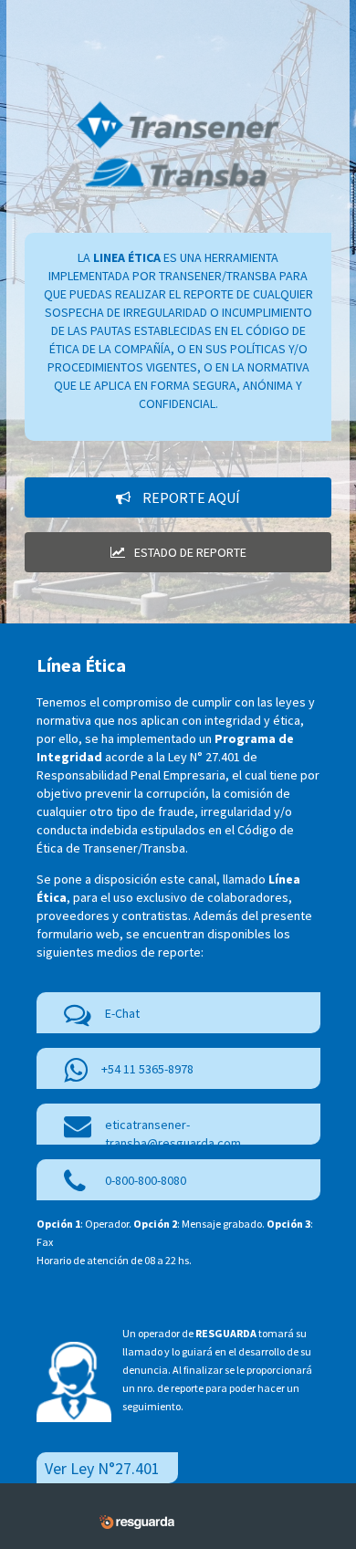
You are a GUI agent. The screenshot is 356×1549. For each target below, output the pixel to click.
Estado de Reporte (190, 552)
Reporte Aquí (190, 497)
